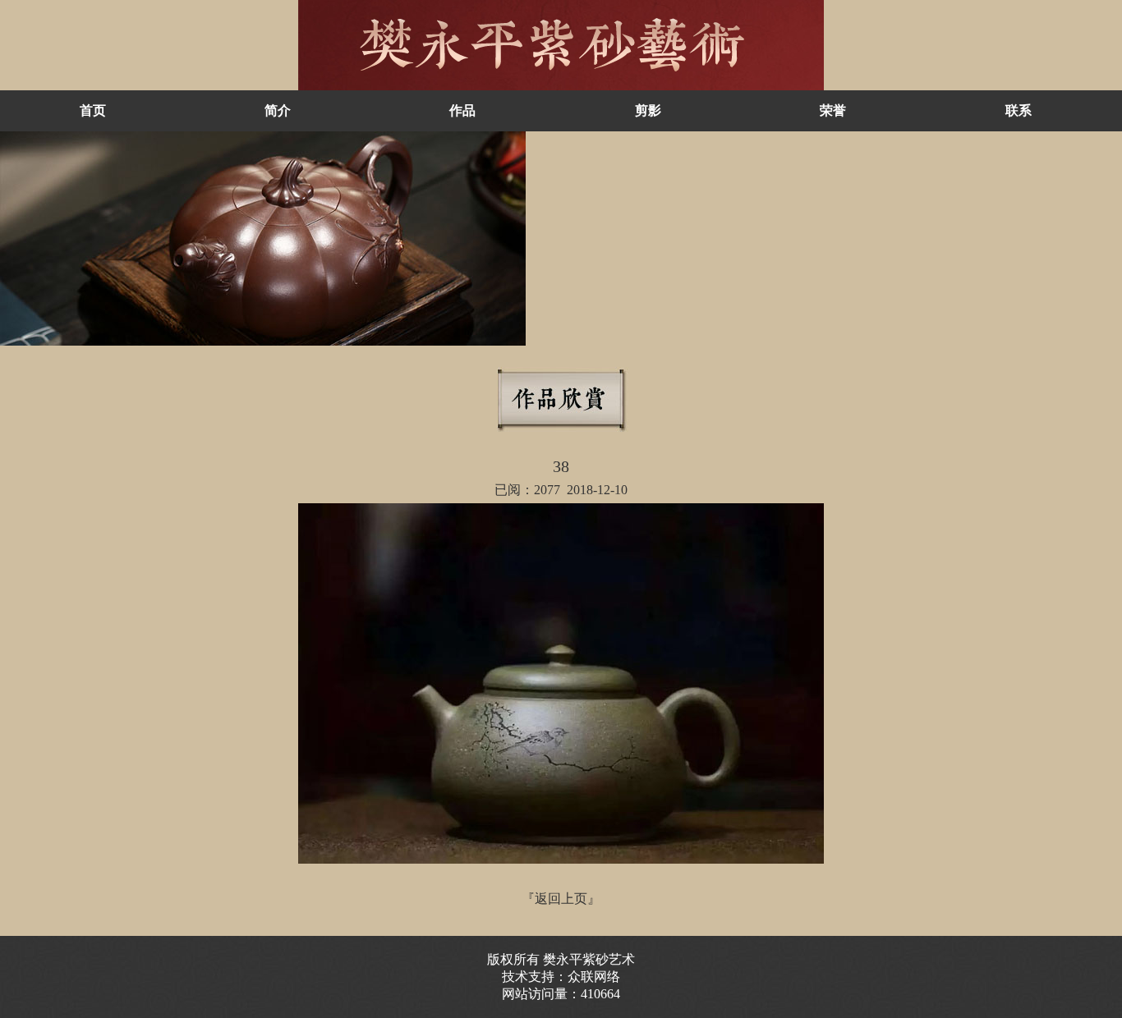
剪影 (648, 110)
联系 (1018, 110)
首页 (93, 110)
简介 (277, 110)
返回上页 (561, 899)
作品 (462, 110)
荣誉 (833, 110)
